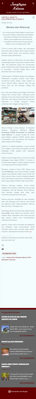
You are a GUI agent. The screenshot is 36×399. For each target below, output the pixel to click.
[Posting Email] (3, 250)
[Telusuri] (33, 4)
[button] (33, 17)
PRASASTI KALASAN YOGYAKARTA (12, 342)
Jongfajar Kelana (18, 6)
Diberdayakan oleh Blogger (19, 391)
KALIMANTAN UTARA (9, 253)
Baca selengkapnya (27, 336)
